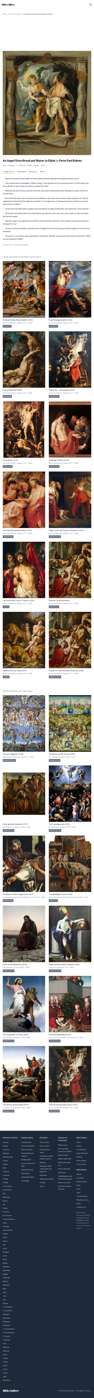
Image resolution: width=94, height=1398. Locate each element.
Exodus (5, 1146)
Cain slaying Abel (9, 390)
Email (43, 165)
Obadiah (6, 1252)
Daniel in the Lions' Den (12, 670)
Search (78, 1146)
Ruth (4, 1168)
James (5, 1354)
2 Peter (5, 1362)
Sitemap (79, 1157)
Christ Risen (7, 460)
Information (21, 171)
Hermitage (62, 1172)
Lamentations (8, 1230)
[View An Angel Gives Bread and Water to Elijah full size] (47, 103)
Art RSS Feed (81, 1150)
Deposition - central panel (59, 390)
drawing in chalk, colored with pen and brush (46, 1168)
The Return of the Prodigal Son (15, 894)
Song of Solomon (9, 1219)
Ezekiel (5, 1234)
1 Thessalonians (8, 1329)
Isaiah (5, 1223)
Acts (4, 1300)
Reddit (29, 165)
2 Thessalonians (8, 1332)
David (78, 1203)
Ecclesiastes (7, 1215)
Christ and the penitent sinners (14, 530)
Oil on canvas (44, 1142)
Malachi (5, 1281)
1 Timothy (6, 1336)
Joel (4, 1245)
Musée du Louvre (64, 1182)
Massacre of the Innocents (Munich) (63, 670)
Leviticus (6, 1150)
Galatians (6, 1314)
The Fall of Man (81, 1196)
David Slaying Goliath (57, 320)
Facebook (11, 165)
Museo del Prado (64, 1169)
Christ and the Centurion (12, 824)
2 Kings (5, 1182)
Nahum (5, 1263)
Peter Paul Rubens (15, 14)
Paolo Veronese (27, 1150)
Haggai (5, 1274)
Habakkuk (6, 1267)
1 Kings (5, 1179)
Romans (5, 1303)
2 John (5, 1369)
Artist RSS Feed (82, 1153)
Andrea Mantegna (27, 1177)
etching (42, 1182)
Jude (4, 1376)
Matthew (6, 1285)
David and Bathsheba (57, 1034)
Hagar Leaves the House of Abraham (63, 530)
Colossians (7, 1325)
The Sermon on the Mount (13, 1105)
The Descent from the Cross (60, 1105)
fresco (42, 1186)
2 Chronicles (7, 1190)
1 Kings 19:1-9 (8, 171)
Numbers (6, 1153)
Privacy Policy (81, 1160)
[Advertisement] (47, 33)
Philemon (6, 1347)
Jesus (78, 1193)
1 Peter (5, 1358)
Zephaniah (6, 1270)
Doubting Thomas (56, 460)
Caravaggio (25, 1181)
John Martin (25, 1173)
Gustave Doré (26, 1142)
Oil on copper (44, 1146)
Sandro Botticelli (27, 1170)
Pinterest (22, 165)
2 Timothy (6, 1340)
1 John (5, 1365)
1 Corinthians (7, 1307)
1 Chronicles (7, 1186)
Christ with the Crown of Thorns (15, 600)
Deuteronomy (8, 1157)
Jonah (5, 1256)
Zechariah (6, 1278)
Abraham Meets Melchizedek (14, 320)
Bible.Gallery (8, 4)
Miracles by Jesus (82, 1200)
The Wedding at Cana (57, 894)
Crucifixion (80, 1178)
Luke (4, 1292)
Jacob (78, 1189)
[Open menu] (90, 4)
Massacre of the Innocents (59, 600)
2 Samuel (6, 1175)
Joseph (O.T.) (81, 1207)
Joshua (5, 1160)
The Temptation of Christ (13, 1034)
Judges (5, 1164)
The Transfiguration (57, 824)
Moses (78, 1174)
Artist (42, 171)
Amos (5, 1248)
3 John (5, 1373)
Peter (78, 1185)
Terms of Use (81, 1164)
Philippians (6, 1322)
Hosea (5, 1241)
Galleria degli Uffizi (64, 1159)
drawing (42, 1162)
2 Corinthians (7, 1311)
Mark (4, 1289)
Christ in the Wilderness (12, 964)
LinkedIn (36, 165)
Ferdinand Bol (26, 1160)
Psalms (5, 1208)
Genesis (6, 1142)
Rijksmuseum (62, 1145)
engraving (43, 1175)
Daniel (5, 1237)
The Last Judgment (10, 754)
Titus (5, 1343)
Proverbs (6, 1212)
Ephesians (6, 1318)
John (4, 1296)
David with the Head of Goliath (61, 964)
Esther (5, 1201)
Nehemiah (6, 1197)
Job (4, 1204)
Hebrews (6, 1351)
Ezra (4, 1193)
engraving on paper (46, 1179)
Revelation (6, 1380)
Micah (5, 1259)
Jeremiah (6, 1226)
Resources (33, 171)
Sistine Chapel (63, 1155)
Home (5, 14)
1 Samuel (6, 1171)
